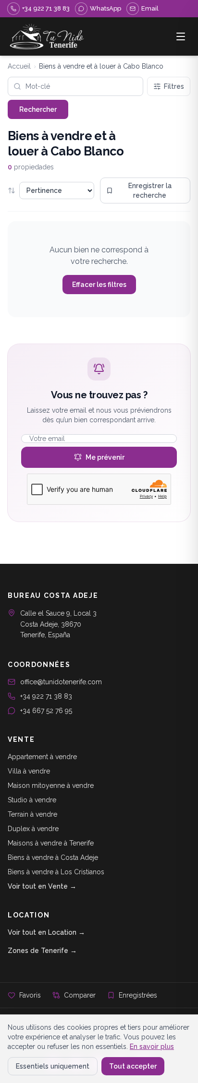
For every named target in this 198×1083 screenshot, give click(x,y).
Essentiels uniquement (52, 1066)
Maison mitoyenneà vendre (51, 785)
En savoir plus (152, 1046)
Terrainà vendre (32, 814)
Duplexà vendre (33, 829)
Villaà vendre (29, 771)
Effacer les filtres (99, 284)
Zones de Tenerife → (42, 950)
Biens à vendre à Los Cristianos (56, 872)
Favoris (30, 995)
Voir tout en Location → (46, 932)
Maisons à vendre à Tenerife (51, 843)
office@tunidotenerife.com (61, 682)
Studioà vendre (32, 800)
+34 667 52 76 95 (46, 710)
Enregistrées (138, 995)
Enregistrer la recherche (150, 190)
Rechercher (38, 109)
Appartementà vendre (42, 757)
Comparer (80, 995)
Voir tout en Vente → (42, 886)
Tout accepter (133, 1066)
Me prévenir (105, 457)
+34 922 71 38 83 (46, 696)
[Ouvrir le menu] (180, 36)
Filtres (174, 86)
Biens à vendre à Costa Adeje (53, 857)
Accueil (19, 66)
